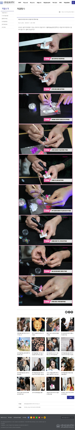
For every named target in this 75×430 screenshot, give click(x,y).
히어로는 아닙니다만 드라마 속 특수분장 (29, 407)
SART (19, 2)
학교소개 (25, 2)
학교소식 (32, 2)
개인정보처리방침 (17, 417)
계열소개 (39, 2)
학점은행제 (67, 2)
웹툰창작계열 (4, 18)
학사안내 (55, 2)
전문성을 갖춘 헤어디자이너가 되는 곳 (28, 403)
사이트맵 (24, 417)
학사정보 (10, 417)
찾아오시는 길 (3, 417)
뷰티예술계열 (4, 24)
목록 (71, 397)
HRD (60, 2)
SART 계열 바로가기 (66, 417)
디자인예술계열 (5, 15)
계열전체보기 (4, 12)
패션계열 (3, 27)
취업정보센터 (47, 2)
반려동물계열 (4, 21)
